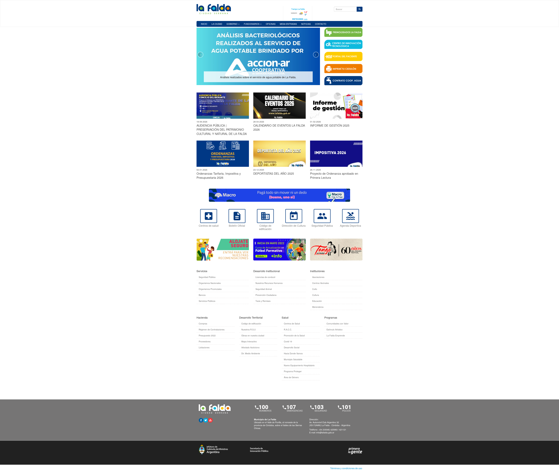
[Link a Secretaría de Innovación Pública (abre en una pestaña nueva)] (259, 449)
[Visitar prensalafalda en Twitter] (205, 420)
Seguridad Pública (207, 277)
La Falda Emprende (336, 335)
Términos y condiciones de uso (346, 468)
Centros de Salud (292, 323)
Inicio (204, 23)
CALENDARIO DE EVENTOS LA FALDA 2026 (279, 127)
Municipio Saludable (293, 359)
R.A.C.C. (288, 329)
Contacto (320, 23)
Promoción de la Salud (294, 335)
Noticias (306, 23)
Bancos (202, 295)
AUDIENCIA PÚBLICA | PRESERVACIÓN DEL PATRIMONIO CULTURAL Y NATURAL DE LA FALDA (222, 129)
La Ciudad (217, 23)
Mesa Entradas (288, 23)
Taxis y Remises (262, 300)
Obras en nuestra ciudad (252, 335)
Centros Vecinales (320, 283)
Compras (203, 323)
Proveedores (204, 341)
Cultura (315, 295)
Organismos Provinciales (210, 289)
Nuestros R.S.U (248, 329)
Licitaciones (204, 347)
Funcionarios (252, 23)
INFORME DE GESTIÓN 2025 (329, 125)
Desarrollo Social (291, 347)
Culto (314, 289)
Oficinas (270, 23)
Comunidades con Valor (338, 323)
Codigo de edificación (251, 323)
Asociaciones (318, 277)
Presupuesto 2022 (207, 335)
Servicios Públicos (207, 300)
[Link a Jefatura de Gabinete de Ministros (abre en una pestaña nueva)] (213, 449)
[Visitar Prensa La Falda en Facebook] (201, 420)
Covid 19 (288, 341)
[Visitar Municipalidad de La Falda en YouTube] (210, 420)
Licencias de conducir (265, 277)
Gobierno (232, 23)
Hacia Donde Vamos (293, 353)
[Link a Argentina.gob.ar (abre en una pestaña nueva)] (355, 450)
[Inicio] (215, 9)
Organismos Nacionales (210, 283)
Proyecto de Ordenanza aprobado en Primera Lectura (334, 175)
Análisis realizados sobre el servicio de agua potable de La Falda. (258, 77)
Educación (317, 300)
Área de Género (291, 377)
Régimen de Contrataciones (211, 329)
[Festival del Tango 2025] (336, 249)
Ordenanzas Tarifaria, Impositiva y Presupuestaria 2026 (219, 175)
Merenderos (317, 306)
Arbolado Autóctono (250, 347)
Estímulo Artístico (335, 329)
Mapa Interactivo (249, 341)
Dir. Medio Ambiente (250, 353)
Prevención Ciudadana (265, 295)
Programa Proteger (293, 371)
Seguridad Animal (263, 289)
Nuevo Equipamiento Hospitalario (299, 365)
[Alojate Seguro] (223, 249)
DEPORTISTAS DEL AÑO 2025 (273, 173)
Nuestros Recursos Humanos (269, 283)
